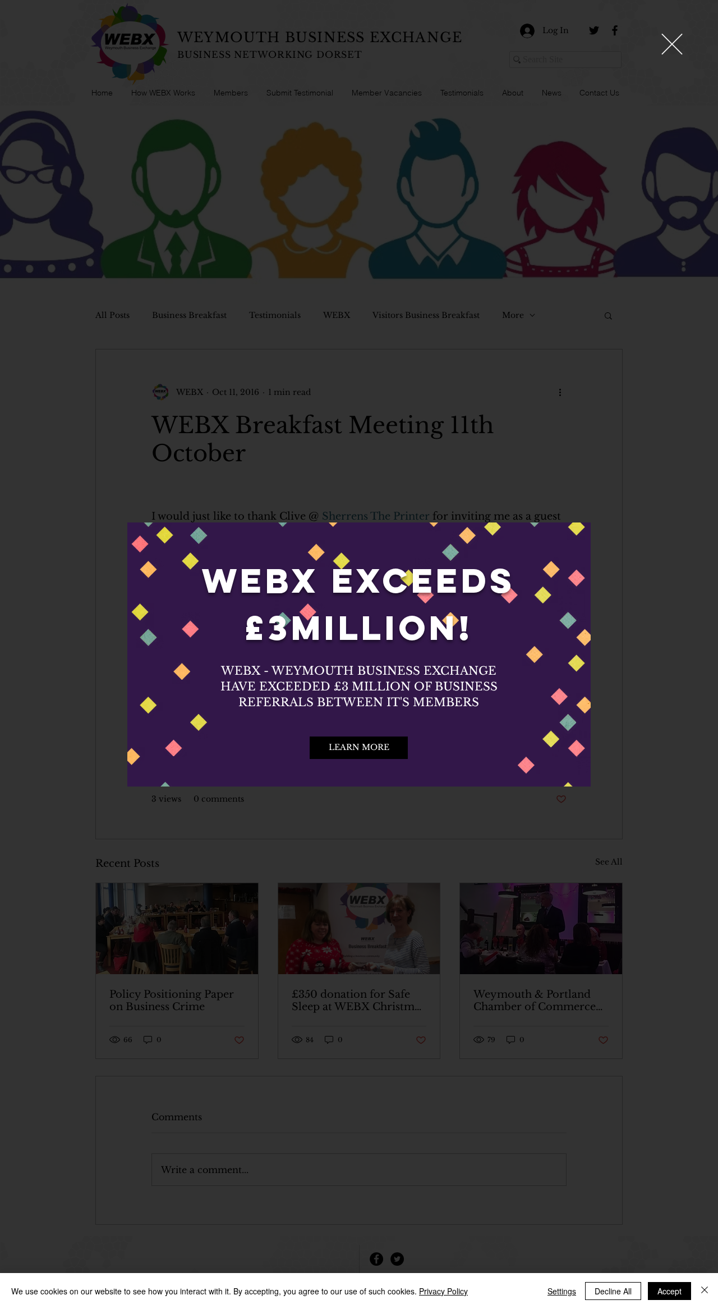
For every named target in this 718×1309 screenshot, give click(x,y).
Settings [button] (561, 1291)
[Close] (704, 1291)
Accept (669, 1291)
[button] (672, 44)
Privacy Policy (443, 1291)
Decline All (613, 1291)
